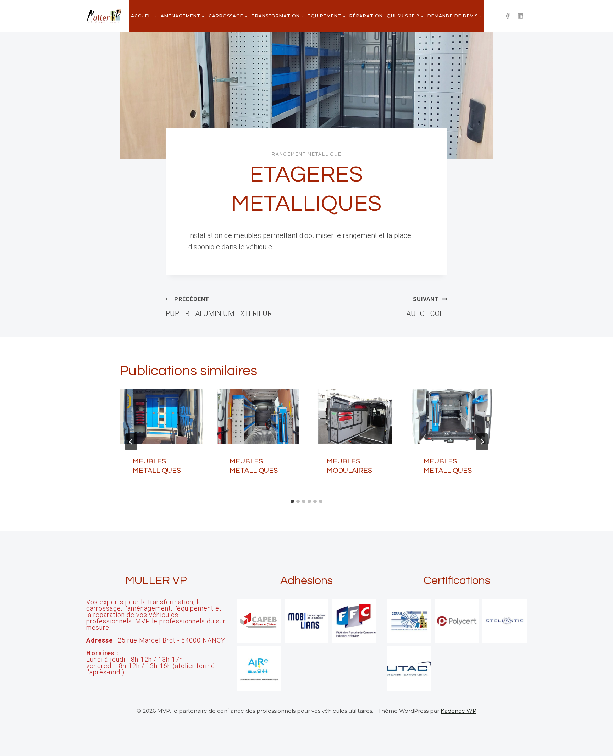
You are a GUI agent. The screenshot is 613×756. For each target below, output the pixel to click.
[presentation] (161, 416)
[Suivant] (482, 441)
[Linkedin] (520, 16)
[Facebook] (507, 16)
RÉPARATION (366, 15)
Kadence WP (458, 710)
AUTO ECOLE (426, 307)
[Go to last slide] (131, 441)
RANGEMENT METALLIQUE (307, 154)
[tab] (292, 501)
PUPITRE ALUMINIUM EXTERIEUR (219, 307)
